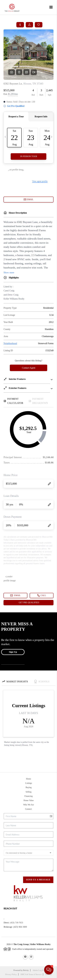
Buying (29, 787)
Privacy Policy (11, 974)
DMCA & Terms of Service (31, 974)
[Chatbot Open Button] (48, 969)
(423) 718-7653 (16, 922)
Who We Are (28, 805)
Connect (28, 809)
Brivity (26, 970)
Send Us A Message (38, 880)
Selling (28, 792)
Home (28, 779)
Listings (28, 783)
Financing (28, 796)
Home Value (29, 800)
